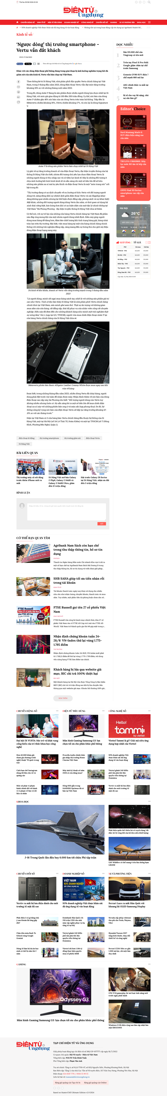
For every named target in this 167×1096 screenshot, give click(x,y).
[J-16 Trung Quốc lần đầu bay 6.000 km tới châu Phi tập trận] (60, 829)
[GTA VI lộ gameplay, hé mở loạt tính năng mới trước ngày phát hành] (130, 979)
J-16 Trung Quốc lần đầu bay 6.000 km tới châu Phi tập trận (60, 857)
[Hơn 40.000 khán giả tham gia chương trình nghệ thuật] (49, 759)
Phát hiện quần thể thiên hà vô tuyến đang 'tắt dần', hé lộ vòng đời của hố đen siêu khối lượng (129, 831)
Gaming (113, 22)
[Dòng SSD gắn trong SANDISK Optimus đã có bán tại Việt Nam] (96, 790)
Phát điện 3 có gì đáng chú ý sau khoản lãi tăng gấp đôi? (27, 920)
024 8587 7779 (68, 1074)
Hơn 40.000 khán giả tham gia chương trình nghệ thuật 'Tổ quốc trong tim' (27, 759)
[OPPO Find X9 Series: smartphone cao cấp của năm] (133, 180)
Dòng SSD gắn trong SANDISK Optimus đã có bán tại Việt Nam (73, 788)
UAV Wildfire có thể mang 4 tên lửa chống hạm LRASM (129, 863)
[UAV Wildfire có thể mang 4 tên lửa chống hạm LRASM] (130, 849)
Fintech (56, 558)
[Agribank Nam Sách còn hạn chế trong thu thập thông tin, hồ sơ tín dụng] (33, 553)
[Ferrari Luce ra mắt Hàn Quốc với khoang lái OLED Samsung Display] (130, 889)
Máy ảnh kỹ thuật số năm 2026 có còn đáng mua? (73, 771)
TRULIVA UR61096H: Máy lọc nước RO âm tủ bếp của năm (133, 164)
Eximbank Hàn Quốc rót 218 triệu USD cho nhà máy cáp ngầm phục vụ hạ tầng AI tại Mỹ (74, 921)
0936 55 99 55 (82, 1074)
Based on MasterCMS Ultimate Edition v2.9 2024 (73, 1092)
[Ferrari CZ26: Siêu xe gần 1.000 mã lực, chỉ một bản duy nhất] (142, 952)
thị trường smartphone (49, 438)
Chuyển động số (28, 22)
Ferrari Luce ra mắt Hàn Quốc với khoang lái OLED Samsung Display (127, 905)
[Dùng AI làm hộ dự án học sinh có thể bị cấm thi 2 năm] (49, 952)
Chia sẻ (20, 64)
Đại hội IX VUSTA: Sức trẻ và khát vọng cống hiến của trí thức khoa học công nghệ (37, 743)
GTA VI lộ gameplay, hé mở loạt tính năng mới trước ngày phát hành (128, 994)
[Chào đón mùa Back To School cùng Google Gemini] (49, 937)
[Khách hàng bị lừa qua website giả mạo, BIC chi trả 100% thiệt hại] (33, 677)
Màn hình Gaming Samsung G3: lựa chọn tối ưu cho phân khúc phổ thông (82, 742)
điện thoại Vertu (93, 438)
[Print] (38, 64)
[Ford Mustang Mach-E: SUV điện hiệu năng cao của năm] (133, 122)
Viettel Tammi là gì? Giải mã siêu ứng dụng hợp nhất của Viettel (128, 742)
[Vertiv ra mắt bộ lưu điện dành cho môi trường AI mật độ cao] (142, 790)
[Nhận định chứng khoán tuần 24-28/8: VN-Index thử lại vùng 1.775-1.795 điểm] (33, 644)
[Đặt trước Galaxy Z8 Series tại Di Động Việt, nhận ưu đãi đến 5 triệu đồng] (95, 467)
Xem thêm (63, 698)
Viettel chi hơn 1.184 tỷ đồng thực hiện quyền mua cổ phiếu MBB (72, 951)
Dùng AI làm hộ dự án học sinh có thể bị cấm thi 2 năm (27, 951)
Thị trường (58, 649)
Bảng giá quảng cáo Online (95, 1082)
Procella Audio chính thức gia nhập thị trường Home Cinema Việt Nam (74, 757)
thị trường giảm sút (72, 438)
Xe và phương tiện (127, 22)
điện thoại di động (26, 438)
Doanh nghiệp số (71, 22)
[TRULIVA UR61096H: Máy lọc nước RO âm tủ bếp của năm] (133, 151)
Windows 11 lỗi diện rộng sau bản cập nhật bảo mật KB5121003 (128, 1026)
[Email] (34, 64)
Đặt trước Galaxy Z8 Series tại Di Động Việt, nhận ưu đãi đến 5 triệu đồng (95, 480)
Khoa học (141, 22)
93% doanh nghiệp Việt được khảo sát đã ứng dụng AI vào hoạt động (119, 757)
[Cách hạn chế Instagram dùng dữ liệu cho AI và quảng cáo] (49, 774)
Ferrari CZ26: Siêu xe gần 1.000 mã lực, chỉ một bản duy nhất (119, 951)
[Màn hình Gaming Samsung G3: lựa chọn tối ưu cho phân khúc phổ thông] (84, 726)
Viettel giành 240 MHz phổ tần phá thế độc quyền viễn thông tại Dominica (118, 774)
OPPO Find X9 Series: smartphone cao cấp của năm (132, 193)
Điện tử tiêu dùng (55, 22)
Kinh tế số (41, 22)
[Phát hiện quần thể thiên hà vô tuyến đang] (130, 817)
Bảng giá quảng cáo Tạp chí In (67, 1082)
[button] (149, 242)
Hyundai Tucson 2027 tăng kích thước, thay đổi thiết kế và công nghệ (119, 935)
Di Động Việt (24, 444)
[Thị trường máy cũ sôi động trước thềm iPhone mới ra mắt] (30, 467)
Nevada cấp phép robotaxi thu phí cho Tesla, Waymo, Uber (120, 920)
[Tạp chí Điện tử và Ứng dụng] (84, 12)
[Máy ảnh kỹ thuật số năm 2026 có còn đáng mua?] (96, 774)
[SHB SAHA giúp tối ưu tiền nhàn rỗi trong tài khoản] (33, 586)
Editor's (133, 108)
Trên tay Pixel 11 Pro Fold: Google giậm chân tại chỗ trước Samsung (136, 65)
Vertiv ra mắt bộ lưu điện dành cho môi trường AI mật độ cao (119, 788)
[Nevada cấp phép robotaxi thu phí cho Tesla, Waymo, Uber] (142, 922)
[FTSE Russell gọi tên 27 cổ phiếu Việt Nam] (33, 615)
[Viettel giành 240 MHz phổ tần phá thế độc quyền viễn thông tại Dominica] (142, 774)
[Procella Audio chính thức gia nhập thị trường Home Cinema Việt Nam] (96, 759)
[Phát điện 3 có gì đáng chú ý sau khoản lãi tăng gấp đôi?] (49, 922)
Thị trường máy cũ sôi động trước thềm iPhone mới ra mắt (29, 480)
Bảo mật (57, 678)
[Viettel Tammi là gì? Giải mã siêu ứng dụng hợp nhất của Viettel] (130, 726)
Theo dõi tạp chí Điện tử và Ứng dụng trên (57, 64)
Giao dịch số (58, 616)
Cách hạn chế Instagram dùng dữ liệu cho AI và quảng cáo (26, 773)
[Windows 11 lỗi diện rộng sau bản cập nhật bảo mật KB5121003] (130, 1011)
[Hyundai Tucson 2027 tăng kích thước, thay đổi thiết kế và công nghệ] (142, 937)
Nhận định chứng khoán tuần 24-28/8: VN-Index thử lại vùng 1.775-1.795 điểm (78, 640)
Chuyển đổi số (102, 22)
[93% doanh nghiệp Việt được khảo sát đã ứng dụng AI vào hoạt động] (142, 759)
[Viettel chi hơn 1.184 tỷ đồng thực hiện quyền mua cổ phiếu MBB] (96, 952)
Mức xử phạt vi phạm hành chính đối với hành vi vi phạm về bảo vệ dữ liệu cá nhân (26, 789)
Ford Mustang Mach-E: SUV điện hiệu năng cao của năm (131, 135)
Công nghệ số (87, 22)
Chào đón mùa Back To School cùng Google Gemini (26, 935)
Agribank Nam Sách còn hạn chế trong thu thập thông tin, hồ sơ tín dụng (78, 550)
